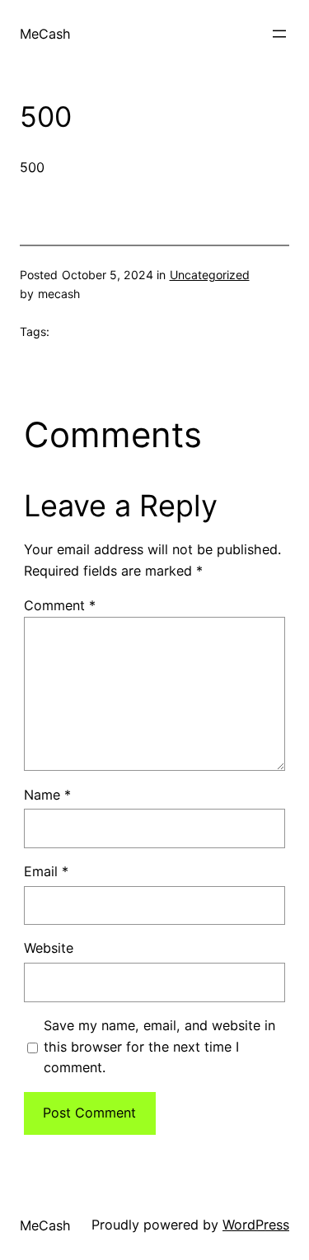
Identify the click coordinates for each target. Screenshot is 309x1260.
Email (46, 871)
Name (47, 794)
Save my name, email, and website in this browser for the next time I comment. (159, 1046)
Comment (60, 605)
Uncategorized (210, 275)
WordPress (255, 1224)
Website (48, 948)
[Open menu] (279, 34)
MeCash (45, 34)
